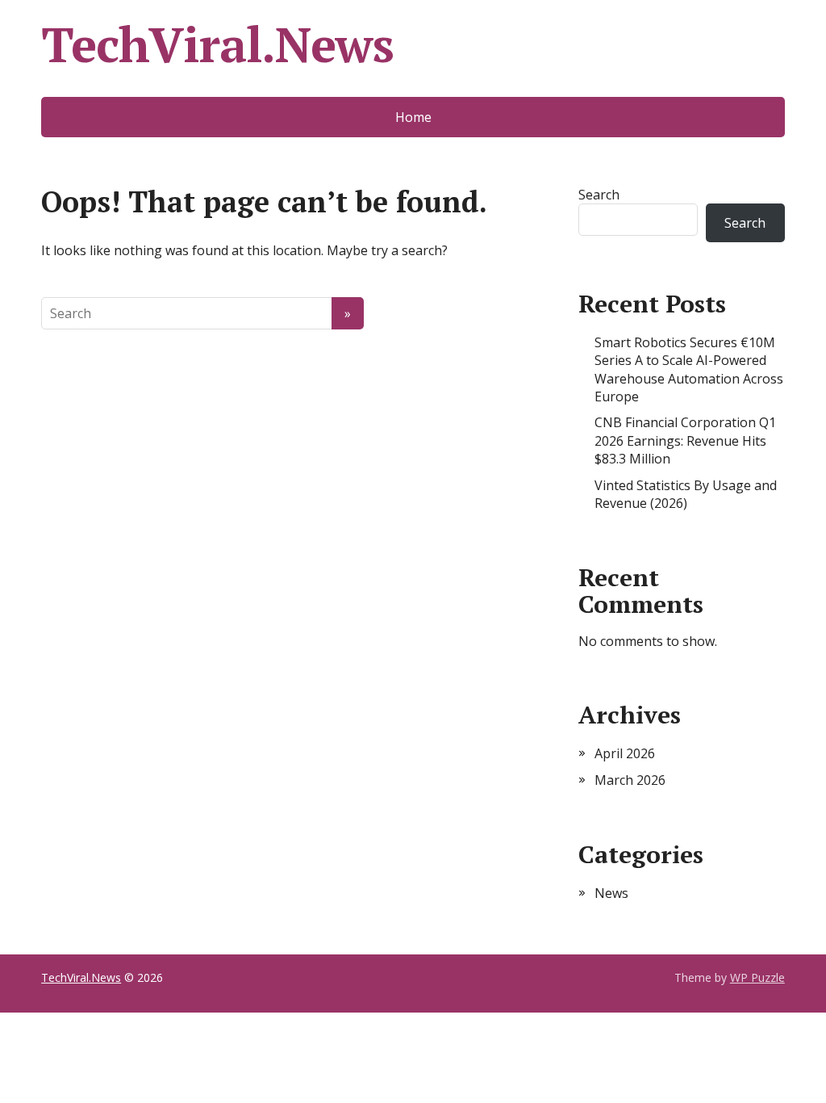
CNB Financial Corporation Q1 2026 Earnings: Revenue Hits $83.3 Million (685, 440)
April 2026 (624, 753)
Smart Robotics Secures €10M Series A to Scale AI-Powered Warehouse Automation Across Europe (688, 369)
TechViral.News (217, 44)
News (611, 893)
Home (413, 117)
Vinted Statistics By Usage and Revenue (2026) (685, 494)
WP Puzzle (757, 977)
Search (599, 194)
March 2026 (629, 780)
